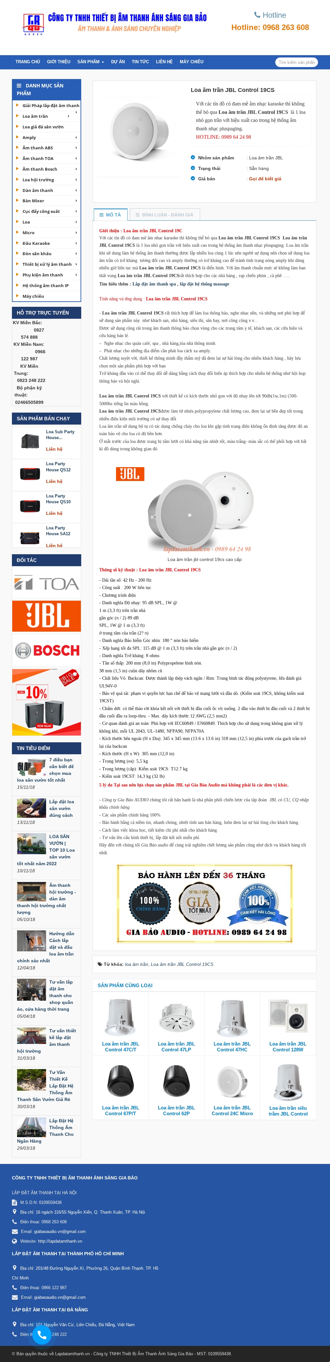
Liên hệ (164, 61)
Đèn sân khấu (37, 253)
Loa (26, 222)
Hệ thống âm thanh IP (46, 285)
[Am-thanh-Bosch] (46, 650)
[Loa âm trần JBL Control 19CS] (139, 128)
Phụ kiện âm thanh (43, 275)
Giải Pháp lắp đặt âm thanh (51, 105)
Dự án (118, 61)
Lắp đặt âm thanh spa (154, 284)
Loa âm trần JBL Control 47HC (232, 1046)
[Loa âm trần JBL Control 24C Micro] (232, 1081)
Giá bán (206, 178)
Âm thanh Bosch (40, 169)
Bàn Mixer (33, 201)
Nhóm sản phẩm (216, 157)
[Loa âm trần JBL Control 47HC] (232, 1017)
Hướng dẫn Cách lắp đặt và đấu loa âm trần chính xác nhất (45, 947)
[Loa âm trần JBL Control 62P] (176, 1081)
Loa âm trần (35, 116)
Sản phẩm (89, 61)
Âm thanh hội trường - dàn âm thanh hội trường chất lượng (46, 899)
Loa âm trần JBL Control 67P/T (120, 1110)
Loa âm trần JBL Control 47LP (176, 1046)
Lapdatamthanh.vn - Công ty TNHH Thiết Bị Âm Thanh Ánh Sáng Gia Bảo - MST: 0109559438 (143, 1353)
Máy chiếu (191, 61)
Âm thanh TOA (38, 158)
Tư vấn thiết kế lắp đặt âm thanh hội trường (46, 1041)
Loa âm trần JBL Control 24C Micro (232, 1110)
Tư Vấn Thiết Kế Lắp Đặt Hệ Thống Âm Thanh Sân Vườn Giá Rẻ (45, 1086)
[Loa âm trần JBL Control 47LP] (176, 1017)
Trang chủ (27, 61)
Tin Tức (140, 61)
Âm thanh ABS (38, 148)
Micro (28, 232)
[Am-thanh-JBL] (46, 615)
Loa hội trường (38, 180)
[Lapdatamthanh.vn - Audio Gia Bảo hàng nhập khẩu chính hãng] (112, 21)
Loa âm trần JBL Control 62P (176, 1110)
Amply (29, 137)
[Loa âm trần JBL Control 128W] (288, 1017)
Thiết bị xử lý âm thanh (47, 264)
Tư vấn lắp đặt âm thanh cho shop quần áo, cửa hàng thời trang (45, 995)
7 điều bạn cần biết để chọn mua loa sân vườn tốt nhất (45, 770)
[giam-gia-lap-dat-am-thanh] (46, 702)
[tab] (110, 215)
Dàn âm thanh (38, 190)
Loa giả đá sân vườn (43, 127)
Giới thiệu (58, 61)
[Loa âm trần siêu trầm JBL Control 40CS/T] (288, 1081)
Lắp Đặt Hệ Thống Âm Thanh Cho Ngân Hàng (45, 1131)
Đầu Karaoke (36, 243)
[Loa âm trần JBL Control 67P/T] (120, 1081)
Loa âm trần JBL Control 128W (287, 1046)
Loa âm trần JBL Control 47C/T (120, 1046)
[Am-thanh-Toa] (46, 581)
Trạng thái (209, 168)
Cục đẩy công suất (41, 211)
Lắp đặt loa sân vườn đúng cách (61, 808)
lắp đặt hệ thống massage (204, 284)
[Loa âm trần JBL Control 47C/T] (120, 1017)
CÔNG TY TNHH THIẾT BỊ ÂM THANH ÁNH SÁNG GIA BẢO (75, 1177)
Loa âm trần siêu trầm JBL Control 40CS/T (288, 1113)
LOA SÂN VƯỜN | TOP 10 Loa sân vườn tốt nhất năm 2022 (46, 850)
